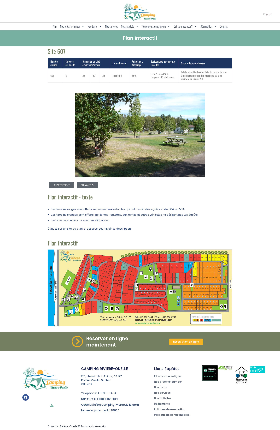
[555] (222, 260)
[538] (207, 266)
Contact (224, 26)
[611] (151, 302)
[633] (204, 301)
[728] (202, 296)
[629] (197, 301)
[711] (161, 288)
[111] (80, 267)
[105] (75, 279)
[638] (210, 309)
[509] (140, 263)
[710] (151, 292)
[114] (91, 257)
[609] (148, 302)
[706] (144, 292)
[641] (216, 301)
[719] (194, 286)
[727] (205, 286)
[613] (154, 302)
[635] (207, 301)
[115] (83, 259)
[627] (194, 301)
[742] (221, 296)
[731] (210, 286)
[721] (197, 286)
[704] (141, 292)
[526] (190, 263)
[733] (213, 286)
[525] (168, 259)
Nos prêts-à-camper (70, 26)
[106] (83, 276)
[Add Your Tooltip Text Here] (140, 288)
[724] (197, 296)
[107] (77, 275)
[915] (187, 280)
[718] (185, 296)
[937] (220, 275)
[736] (213, 296)
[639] (213, 301)
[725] (202, 286)
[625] (191, 301)
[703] (145, 288)
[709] (157, 288)
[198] (80, 306)
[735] (216, 286)
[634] (204, 309)
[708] (147, 292)
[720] (189, 296)
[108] (85, 271)
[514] (162, 265)
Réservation (206, 26)
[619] (165, 306)
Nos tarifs (92, 26)
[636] (207, 309)
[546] (218, 265)
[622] (185, 309)
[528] (194, 267)
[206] (99, 309)
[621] (185, 301)
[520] (176, 265)
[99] (70, 290)
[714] (157, 292)
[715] (185, 286)
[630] (197, 309)
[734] (210, 296)
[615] (158, 303)
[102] (80, 285)
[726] (199, 296)
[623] (188, 301)
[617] (161, 304)
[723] (199, 286)
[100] (78, 290)
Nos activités (127, 26)
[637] (210, 301)
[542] (213, 266)
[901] (161, 279)
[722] (193, 296)
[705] (150, 288)
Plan (54, 26)
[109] (78, 271)
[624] (188, 309)
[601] (135, 299)
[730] (205, 296)
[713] (164, 288)
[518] (171, 265)
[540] (210, 266)
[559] (223, 263)
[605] (141, 302)
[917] (190, 274)
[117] (85, 255)
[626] (191, 309)
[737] (219, 286)
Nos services (111, 26)
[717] (188, 286)
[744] (224, 292)
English (267, 14)
